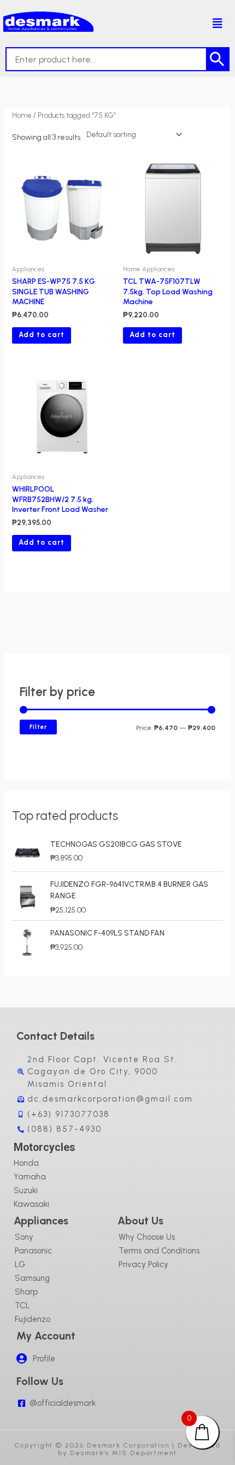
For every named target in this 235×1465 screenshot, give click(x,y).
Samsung (32, 1278)
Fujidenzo (32, 1319)
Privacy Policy (143, 1264)
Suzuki (26, 1190)
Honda (26, 1163)
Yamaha (30, 1177)
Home (22, 115)
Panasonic (33, 1251)
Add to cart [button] (41, 334)
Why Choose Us (147, 1237)
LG (20, 1264)
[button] (211, 23)
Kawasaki (31, 1204)
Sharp (26, 1292)
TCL (22, 1305)
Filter (38, 727)
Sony (24, 1237)
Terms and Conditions (159, 1251)
